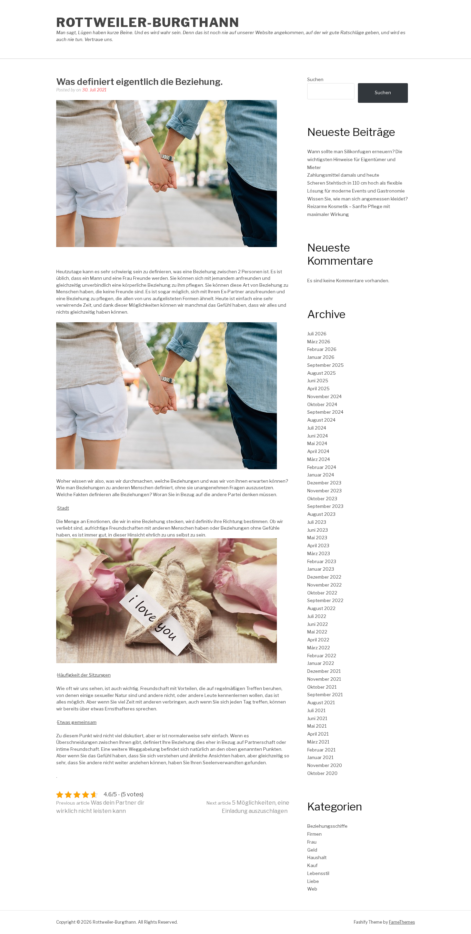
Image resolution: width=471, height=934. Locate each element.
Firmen (314, 834)
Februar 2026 (322, 349)
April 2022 (318, 639)
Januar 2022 (320, 663)
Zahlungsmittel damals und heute (343, 175)
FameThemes (402, 922)
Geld (312, 850)
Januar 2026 (320, 357)
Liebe (313, 881)
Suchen (315, 79)
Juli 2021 (316, 710)
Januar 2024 (320, 475)
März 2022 (318, 647)
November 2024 (324, 396)
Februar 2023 (321, 561)
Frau (312, 842)
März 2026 (318, 341)
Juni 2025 (317, 380)
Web (312, 889)
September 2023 (325, 506)
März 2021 (318, 742)
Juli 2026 (317, 333)
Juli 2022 (316, 616)
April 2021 (318, 734)
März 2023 (318, 553)
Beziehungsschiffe (327, 826)
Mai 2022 (317, 632)
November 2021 (324, 679)
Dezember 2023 (324, 482)
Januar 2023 (320, 569)
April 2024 (318, 451)
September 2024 (325, 412)
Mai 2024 (317, 443)
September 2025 (325, 365)
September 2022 (325, 600)
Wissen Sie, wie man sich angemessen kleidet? (357, 198)
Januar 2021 (320, 757)
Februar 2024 (321, 467)
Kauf (312, 865)
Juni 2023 (317, 530)
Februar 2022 (321, 655)
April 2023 (318, 545)
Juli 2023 (316, 522)
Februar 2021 (321, 750)
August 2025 (321, 373)
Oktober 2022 (322, 593)
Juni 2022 (317, 624)
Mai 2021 (317, 726)
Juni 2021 (317, 718)
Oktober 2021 (322, 687)
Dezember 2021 (324, 671)
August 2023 (321, 514)
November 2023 (324, 490)
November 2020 (324, 765)
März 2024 (318, 459)
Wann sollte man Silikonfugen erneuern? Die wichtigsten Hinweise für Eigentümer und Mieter (354, 159)
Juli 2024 (316, 428)
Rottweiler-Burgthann (147, 22)
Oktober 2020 (322, 773)
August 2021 (321, 702)
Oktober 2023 (322, 498)
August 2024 (321, 420)
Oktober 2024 (322, 404)
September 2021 (325, 694)
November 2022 (324, 585)
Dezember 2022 (324, 577)
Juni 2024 (317, 436)
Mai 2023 (317, 537)
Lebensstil (318, 873)
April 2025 (318, 388)
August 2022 (321, 608)
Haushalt (317, 857)
